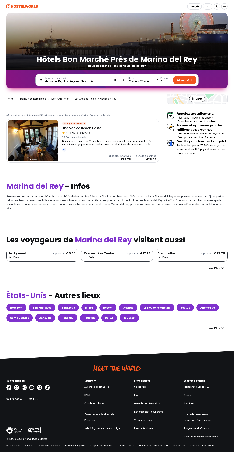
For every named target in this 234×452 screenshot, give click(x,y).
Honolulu (68, 317)
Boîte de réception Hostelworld (201, 436)
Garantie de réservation (147, 403)
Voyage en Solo (143, 420)
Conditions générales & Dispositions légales (61, 445)
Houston (89, 317)
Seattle (185, 307)
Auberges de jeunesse (96, 386)
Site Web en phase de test (153, 445)
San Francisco (42, 307)
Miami (89, 307)
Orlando (128, 307)
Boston (108, 307)
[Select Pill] (217, 6)
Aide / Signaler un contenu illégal (102, 428)
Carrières (189, 403)
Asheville (45, 317)
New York (16, 307)
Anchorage (207, 307)
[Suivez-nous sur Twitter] (16, 387)
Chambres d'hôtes (94, 403)
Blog (136, 395)
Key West (129, 317)
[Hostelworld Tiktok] (47, 387)
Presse (188, 395)
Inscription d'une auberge (198, 420)
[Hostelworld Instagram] (24, 387)
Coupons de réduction (102, 445)
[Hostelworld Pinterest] (39, 387)
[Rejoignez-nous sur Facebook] (8, 387)
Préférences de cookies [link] (203, 445)
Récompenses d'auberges (148, 411)
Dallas (109, 317)
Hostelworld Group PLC (196, 386)
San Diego (68, 307)
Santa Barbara (19, 317)
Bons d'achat (127, 445)
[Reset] (115, 80)
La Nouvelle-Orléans (157, 307)
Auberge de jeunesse (74, 123)
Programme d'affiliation (196, 428)
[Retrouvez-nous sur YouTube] (31, 387)
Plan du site (179, 445)
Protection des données (19, 445)
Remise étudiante (143, 428)
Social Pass (140, 386)
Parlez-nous (90, 420)
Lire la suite (104, 115)
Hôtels (87, 395)
